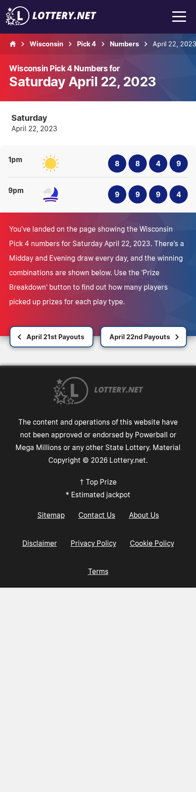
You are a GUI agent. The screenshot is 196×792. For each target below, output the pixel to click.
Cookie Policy (152, 543)
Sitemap (51, 515)
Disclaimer (39, 543)
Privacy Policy (93, 543)
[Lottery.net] (51, 22)
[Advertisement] (98, 689)
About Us (144, 515)
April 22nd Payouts (139, 336)
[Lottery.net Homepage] (13, 44)
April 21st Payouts (55, 336)
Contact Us (96, 515)
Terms (98, 571)
